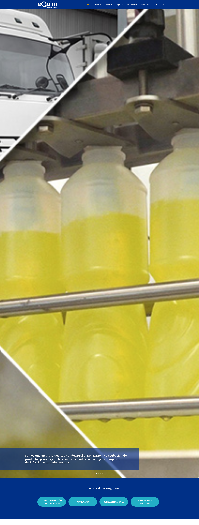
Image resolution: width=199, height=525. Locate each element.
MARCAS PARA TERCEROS (145, 502)
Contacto (155, 5)
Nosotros (97, 5)
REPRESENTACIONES (114, 501)
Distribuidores (131, 5)
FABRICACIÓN (83, 501)
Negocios (119, 5)
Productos (108, 5)
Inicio (89, 5)
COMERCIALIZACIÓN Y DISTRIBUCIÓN (51, 502)
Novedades (144, 5)
